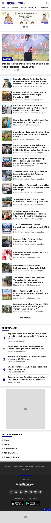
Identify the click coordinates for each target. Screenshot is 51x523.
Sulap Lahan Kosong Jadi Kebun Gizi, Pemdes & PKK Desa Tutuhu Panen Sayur (31, 134)
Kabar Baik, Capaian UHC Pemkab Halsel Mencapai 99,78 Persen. (27, 358)
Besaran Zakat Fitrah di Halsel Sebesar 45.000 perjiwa (27, 240)
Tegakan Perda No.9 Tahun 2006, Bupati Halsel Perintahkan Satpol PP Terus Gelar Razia (27, 336)
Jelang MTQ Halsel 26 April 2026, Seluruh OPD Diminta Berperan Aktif (30, 200)
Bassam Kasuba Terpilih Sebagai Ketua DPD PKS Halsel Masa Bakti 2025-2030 (27, 378)
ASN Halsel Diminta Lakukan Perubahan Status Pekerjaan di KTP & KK (31, 227)
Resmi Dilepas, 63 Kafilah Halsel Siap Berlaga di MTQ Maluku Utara (31, 121)
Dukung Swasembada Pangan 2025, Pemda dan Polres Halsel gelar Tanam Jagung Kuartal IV (30, 306)
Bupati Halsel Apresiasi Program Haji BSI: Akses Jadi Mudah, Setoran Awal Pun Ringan (31, 187)
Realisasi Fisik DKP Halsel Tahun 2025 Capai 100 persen (31, 253)
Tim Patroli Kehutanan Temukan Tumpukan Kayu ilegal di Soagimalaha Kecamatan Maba (28, 280)
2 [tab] (27, 27)
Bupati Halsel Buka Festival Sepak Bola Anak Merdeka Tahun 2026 (25, 65)
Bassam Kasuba (12, 457)
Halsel (7, 440)
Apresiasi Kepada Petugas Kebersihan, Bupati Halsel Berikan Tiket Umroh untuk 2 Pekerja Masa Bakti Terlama (29, 215)
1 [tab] (24, 27)
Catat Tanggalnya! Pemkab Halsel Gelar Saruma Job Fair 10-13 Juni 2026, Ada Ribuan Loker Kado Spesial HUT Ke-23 (31, 148)
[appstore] (17, 503)
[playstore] (32, 503)
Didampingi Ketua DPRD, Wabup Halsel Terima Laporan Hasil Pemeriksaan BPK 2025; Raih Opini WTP (29, 162)
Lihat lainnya (24, 318)
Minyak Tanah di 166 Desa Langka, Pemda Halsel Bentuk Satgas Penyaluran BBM (29, 94)
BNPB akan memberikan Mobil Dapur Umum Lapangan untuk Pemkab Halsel (26, 347)
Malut (7, 444)
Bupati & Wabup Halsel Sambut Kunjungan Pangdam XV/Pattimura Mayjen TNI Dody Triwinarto (30, 107)
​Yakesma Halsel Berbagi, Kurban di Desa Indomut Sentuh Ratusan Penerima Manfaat (30, 174)
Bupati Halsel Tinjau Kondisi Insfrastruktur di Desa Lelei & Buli (29, 267)
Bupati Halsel (10, 448)
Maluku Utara (11, 453)
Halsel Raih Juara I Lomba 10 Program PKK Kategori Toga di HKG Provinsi (30, 293)
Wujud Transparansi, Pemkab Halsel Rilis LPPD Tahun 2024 (27, 368)
